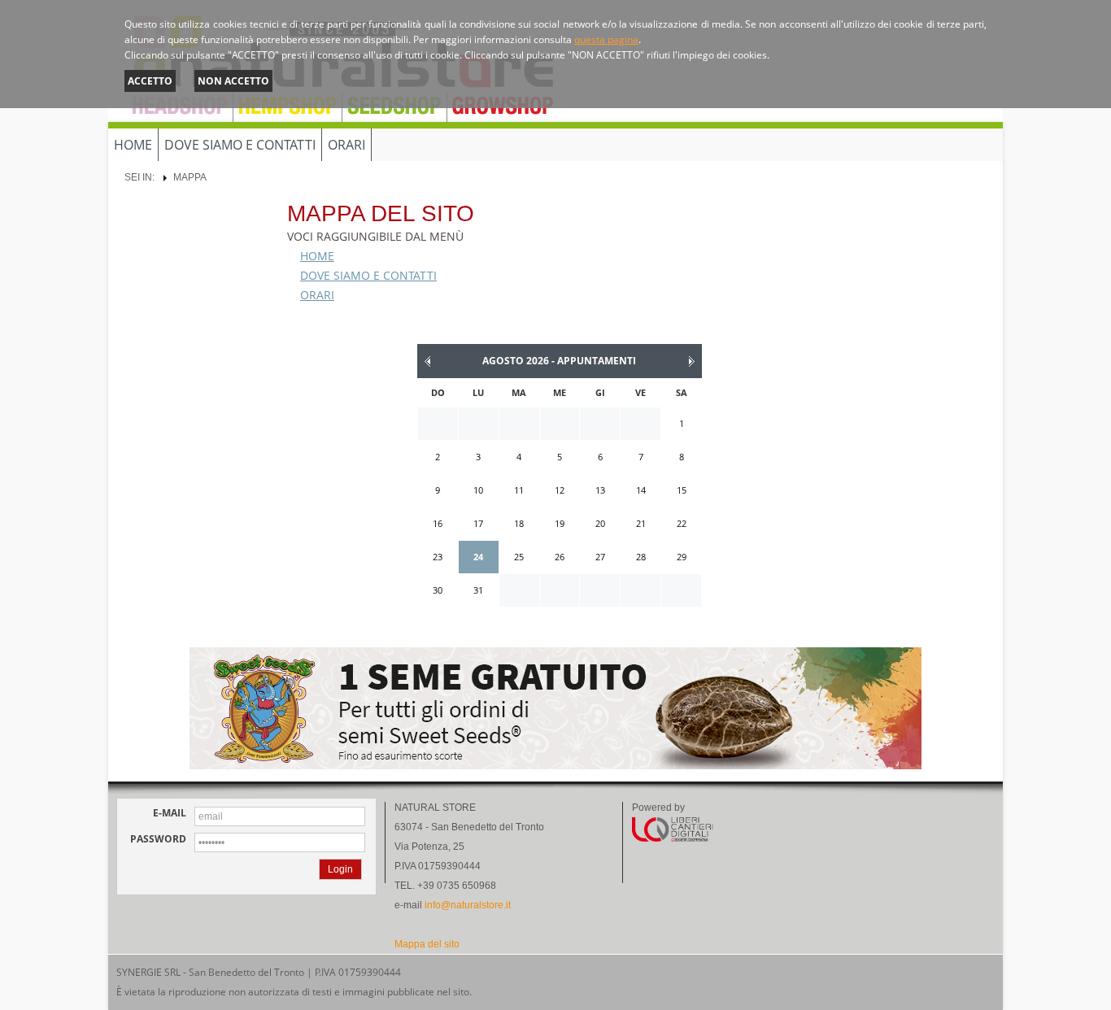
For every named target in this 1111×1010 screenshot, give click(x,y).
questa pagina (606, 39)
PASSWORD (158, 839)
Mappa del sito (427, 944)
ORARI (346, 145)
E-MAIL (169, 813)
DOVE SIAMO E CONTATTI (240, 145)
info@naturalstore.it (468, 905)
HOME (133, 145)
